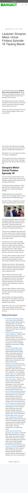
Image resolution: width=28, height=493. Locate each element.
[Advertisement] (14, 18)
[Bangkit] (9, 5)
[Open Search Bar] (22, 5)
